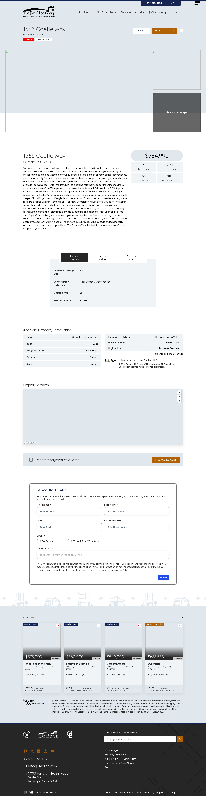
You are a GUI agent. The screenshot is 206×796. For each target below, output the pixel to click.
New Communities (132, 12)
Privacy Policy (126, 792)
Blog (106, 767)
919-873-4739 (154, 3)
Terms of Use (110, 792)
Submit (163, 577)
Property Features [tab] (131, 257)
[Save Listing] (181, 30)
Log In (171, 3)
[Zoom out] (179, 396)
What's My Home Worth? (115, 754)
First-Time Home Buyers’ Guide (119, 763)
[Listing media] (77, 91)
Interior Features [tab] (102, 257)
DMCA (138, 792)
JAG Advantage (158, 12)
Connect (177, 12)
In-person (48, 541)
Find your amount (165, 460)
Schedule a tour (164, 30)
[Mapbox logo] (30, 442)
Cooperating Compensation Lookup (159, 792)
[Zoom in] (179, 392)
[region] (103, 417)
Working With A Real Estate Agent (120, 759)
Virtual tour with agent (86, 541)
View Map (141, 30)
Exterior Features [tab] (74, 257)
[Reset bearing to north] (179, 401)
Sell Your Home (106, 12)
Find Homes (85, 12)
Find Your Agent (111, 750)
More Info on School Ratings (168, 353)
